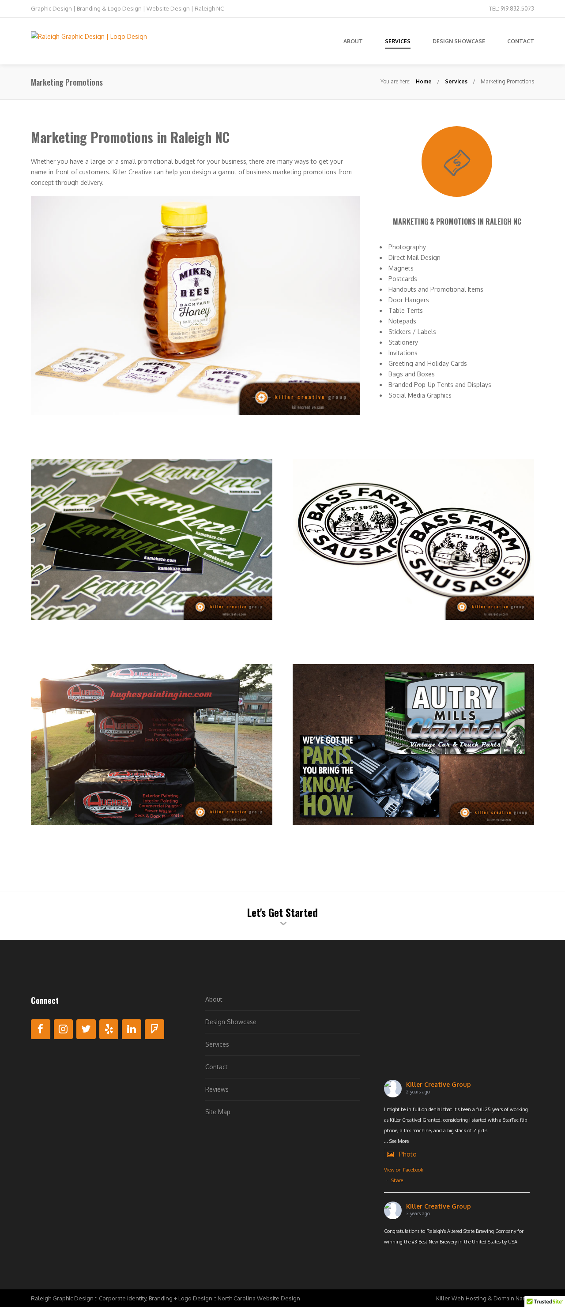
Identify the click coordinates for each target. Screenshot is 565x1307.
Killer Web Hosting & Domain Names (485, 1298)
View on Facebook (403, 1170)
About (213, 999)
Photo (408, 1154)
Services (456, 81)
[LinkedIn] (131, 1029)
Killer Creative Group (438, 1084)
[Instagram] (63, 1029)
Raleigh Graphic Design (62, 1298)
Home (424, 81)
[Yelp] (109, 1029)
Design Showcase (230, 1021)
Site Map (217, 1111)
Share (397, 1180)
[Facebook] (40, 1029)
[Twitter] (86, 1029)
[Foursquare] (154, 1029)
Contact (216, 1066)
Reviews (217, 1089)
